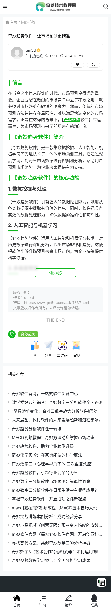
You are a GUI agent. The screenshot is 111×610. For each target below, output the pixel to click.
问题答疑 (28, 22)
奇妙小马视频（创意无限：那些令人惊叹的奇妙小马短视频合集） (57, 525)
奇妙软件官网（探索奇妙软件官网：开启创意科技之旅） (57, 534)
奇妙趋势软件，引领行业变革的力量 (45, 472)
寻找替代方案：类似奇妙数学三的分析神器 (51, 542)
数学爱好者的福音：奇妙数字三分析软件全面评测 (57, 402)
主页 (13, 22)
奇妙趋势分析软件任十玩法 (36, 428)
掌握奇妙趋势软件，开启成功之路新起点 (49, 499)
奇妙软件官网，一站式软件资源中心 (45, 393)
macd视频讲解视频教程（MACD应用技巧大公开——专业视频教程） (56, 508)
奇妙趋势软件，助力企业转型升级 (43, 446)
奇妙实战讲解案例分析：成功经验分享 (47, 516)
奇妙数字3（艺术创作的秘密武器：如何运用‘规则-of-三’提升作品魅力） (55, 551)
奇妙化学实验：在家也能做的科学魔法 (47, 455)
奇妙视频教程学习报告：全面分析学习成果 (51, 560)
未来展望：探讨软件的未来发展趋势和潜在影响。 (57, 420)
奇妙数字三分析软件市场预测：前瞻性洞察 (51, 481)
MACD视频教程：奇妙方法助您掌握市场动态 (53, 437)
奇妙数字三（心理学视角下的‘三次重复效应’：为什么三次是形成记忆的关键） (56, 464)
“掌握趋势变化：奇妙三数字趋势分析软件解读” (55, 411)
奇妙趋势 (28, 334)
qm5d (31, 50)
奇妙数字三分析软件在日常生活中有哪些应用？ (55, 490)
